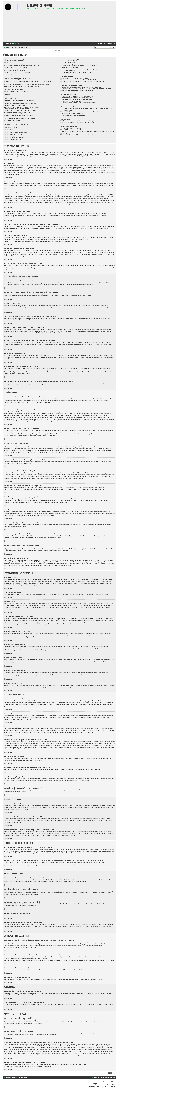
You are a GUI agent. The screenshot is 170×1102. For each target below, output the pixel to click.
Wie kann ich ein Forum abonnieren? (71, 113)
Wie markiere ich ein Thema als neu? (15, 120)
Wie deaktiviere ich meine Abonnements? (72, 115)
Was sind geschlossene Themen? (14, 138)
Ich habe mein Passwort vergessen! (14, 71)
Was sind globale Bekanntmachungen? (16, 133)
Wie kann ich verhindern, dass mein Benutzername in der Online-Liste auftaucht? (28, 81)
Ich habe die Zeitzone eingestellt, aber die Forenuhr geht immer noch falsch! (27, 84)
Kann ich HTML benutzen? (11, 128)
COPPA (110, 195)
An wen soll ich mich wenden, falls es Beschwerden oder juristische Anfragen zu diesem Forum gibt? (87, 132)
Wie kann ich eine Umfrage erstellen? (15, 105)
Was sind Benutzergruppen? (69, 64)
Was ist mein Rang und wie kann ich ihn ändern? (19, 91)
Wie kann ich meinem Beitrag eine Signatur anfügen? (20, 104)
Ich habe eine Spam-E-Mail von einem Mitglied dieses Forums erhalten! (82, 81)
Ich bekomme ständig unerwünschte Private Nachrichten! (78, 80)
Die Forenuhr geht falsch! (11, 83)
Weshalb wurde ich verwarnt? (13, 114)
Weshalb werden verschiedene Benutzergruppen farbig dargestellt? (80, 69)
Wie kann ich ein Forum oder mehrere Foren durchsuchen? (78, 96)
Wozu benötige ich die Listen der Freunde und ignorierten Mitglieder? (81, 87)
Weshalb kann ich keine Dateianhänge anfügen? (19, 112)
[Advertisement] (59, 26)
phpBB (95, 1083)
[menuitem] (17, 43)
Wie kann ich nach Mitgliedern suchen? (72, 101)
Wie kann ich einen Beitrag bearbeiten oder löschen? (20, 102)
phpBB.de (54, 333)
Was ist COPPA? (8, 62)
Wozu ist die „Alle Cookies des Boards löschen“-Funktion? (21, 74)
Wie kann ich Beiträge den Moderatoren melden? (18, 115)
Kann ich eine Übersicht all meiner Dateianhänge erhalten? (78, 122)
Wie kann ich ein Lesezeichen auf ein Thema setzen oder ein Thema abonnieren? (85, 112)
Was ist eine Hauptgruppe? (68, 71)
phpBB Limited (40, 333)
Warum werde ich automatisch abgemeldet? (17, 72)
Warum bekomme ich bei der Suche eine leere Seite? (76, 99)
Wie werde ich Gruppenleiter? (69, 67)
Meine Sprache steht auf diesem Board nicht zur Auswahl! (21, 86)
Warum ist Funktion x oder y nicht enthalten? (74, 130)
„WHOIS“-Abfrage (42, 1046)
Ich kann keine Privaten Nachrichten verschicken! (75, 78)
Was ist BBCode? (9, 126)
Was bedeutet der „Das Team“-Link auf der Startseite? (76, 72)
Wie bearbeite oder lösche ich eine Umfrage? (17, 109)
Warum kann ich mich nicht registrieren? (16, 64)
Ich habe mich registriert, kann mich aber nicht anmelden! (21, 66)
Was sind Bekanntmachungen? (13, 134)
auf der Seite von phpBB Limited (90, 1022)
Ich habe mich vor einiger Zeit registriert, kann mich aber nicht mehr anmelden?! (28, 69)
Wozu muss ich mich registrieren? (14, 61)
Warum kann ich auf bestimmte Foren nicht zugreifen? (20, 110)
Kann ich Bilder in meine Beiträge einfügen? (17, 131)
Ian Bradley (112, 1081)
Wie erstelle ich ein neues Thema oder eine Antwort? (19, 100)
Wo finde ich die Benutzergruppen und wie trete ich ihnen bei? (79, 66)
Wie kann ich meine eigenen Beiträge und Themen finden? (78, 103)
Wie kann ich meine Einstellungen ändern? (17, 80)
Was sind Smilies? (9, 129)
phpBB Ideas (96, 1033)
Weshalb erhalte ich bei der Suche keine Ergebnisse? (76, 98)
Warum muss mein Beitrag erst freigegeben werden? (20, 118)
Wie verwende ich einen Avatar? (13, 90)
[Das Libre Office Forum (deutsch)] (14, 7)
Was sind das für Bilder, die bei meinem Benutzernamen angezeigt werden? (27, 88)
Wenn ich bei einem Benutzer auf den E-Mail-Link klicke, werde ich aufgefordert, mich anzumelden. (29, 94)
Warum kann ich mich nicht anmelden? (16, 67)
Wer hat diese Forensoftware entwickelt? (72, 128)
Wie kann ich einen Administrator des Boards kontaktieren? (78, 135)
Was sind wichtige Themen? (12, 136)
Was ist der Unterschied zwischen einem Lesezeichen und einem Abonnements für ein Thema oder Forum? (86, 109)
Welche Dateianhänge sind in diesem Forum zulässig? (77, 121)
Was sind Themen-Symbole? (12, 139)
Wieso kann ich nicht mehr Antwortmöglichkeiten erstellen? (21, 107)
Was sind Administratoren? (68, 61)
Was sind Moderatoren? (67, 62)
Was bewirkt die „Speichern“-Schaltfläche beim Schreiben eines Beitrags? (26, 117)
